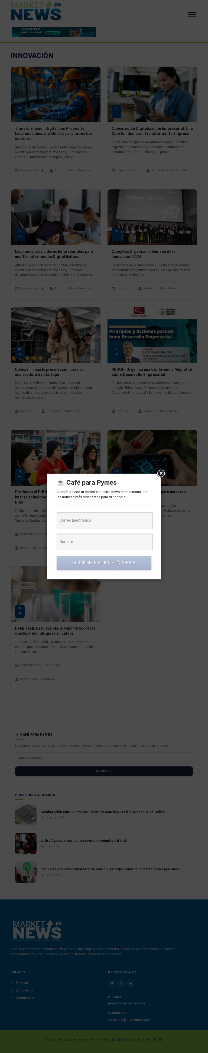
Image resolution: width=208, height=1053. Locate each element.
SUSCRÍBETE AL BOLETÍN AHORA (104, 563)
